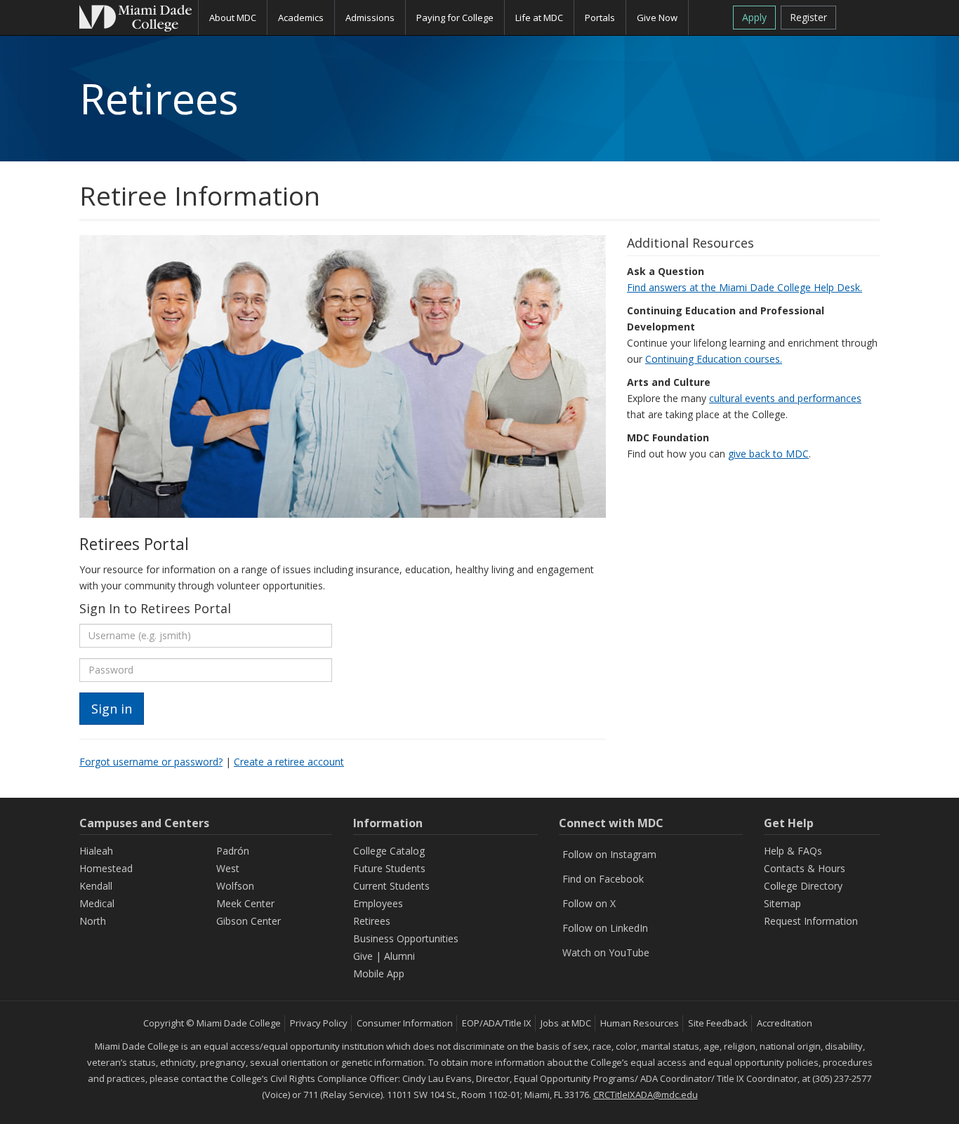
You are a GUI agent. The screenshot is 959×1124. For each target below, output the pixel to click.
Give (363, 956)
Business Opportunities (405, 938)
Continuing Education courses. (713, 359)
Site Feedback (718, 1023)
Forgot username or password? (151, 761)
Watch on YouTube (605, 952)
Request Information (811, 921)
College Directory (803, 885)
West (227, 868)
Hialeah (96, 850)
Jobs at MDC (566, 1023)
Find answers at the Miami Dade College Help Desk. (744, 287)
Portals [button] (600, 17)
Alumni (399, 956)
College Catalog (389, 850)
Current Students (391, 885)
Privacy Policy (319, 1023)
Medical (96, 903)
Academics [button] (301, 17)
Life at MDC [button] (539, 17)
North (92, 921)
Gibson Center (248, 921)
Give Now (657, 17)
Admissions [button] (370, 17)
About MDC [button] (232, 17)
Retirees (371, 921)
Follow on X (589, 903)
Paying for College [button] (455, 17)
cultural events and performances (785, 398)
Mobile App (378, 973)
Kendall (95, 885)
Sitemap (782, 903)
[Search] (863, 16)
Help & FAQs (793, 850)
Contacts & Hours (804, 868)
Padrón (232, 850)
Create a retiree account (289, 761)
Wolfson (235, 885)
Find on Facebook (603, 878)
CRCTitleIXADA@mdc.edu (645, 1094)
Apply (754, 17)
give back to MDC (768, 453)
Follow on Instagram (609, 854)
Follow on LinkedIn (605, 928)
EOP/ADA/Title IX (496, 1023)
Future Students (389, 868)
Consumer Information (405, 1023)
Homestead (106, 868)
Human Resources (639, 1023)
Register (808, 17)
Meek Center (245, 903)
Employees (378, 903)
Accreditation (784, 1023)
